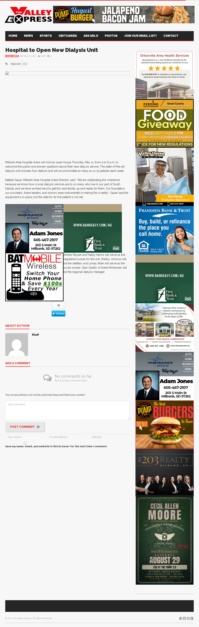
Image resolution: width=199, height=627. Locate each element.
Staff (43, 56)
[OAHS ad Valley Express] (164, 74)
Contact (170, 36)
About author (17, 325)
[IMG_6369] (164, 539)
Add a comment (17, 363)
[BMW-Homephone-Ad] (34, 276)
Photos (111, 36)
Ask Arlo (91, 36)
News (28, 36)
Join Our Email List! (140, 36)
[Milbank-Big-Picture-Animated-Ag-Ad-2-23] (93, 228)
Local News (12, 56)
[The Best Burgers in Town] (164, 424)
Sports (46, 36)
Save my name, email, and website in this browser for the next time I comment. (56, 446)
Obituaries (67, 36)
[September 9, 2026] (164, 123)
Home (13, 36)
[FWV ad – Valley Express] (164, 327)
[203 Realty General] (164, 472)
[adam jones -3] (34, 228)
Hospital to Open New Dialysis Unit (51, 50)
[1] (164, 176)
